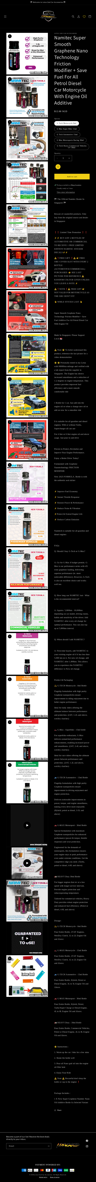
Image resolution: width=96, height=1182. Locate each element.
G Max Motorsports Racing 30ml (70, 140)
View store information (66, 192)
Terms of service (55, 1177)
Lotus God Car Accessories (43, 1174)
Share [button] (59, 1110)
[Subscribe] (48, 1146)
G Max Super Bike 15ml (67, 129)
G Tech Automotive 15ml (67, 135)
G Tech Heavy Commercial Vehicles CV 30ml (71, 147)
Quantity (57, 153)
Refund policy (43, 1177)
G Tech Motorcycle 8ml (66, 123)
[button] (5, 16)
